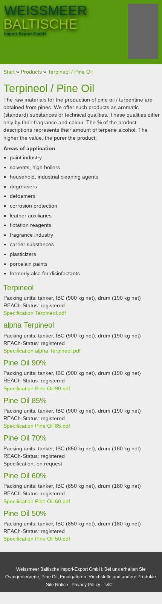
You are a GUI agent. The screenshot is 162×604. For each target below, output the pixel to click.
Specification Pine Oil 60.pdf (36, 501)
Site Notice (57, 584)
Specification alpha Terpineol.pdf (42, 351)
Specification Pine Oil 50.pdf (36, 539)
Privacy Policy (86, 584)
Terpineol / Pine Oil (70, 72)
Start (9, 72)
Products (31, 72)
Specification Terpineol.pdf (34, 313)
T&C (108, 584)
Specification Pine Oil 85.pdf (36, 426)
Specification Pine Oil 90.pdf (36, 388)
